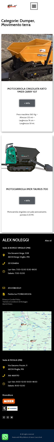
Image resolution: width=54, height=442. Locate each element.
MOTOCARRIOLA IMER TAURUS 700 (27, 189)
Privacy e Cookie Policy (11, 299)
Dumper (27, 20)
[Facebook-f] (4, 417)
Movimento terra (16, 24)
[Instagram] (7, 417)
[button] (34, 6)
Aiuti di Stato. (8, 304)
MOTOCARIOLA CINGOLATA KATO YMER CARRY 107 (27, 90)
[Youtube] (11, 417)
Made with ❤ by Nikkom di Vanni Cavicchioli (27, 437)
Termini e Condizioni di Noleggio (15, 302)
